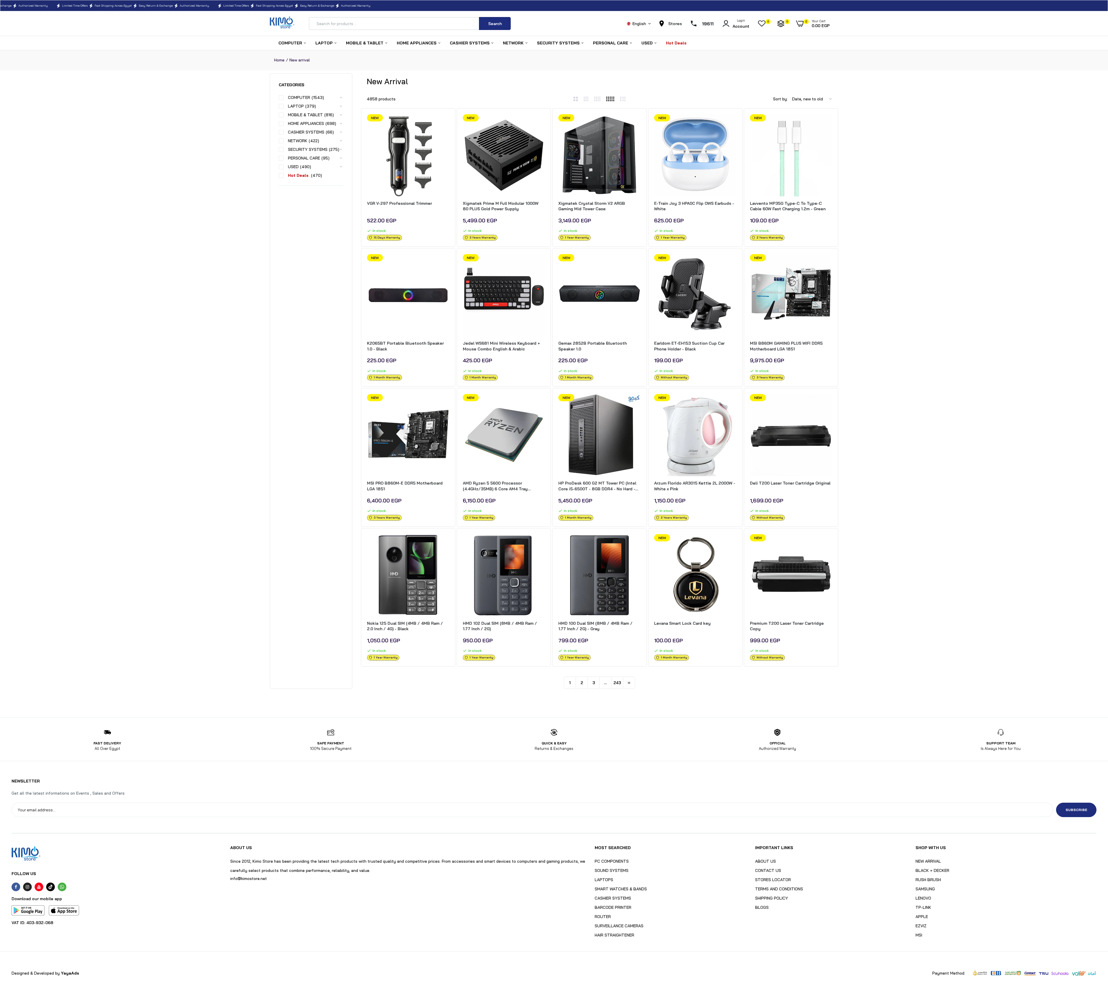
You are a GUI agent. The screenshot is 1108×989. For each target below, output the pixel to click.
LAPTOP (324, 43)
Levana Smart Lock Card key (682, 623)
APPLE (922, 916)
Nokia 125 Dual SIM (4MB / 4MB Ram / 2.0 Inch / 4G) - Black (405, 626)
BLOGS (762, 907)
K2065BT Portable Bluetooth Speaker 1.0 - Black (405, 346)
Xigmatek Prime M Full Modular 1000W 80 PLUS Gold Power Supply (500, 206)
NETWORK (514, 43)
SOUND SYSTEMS (611, 870)
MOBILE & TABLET (365, 43)
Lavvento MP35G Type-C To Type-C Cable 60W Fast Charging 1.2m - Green (788, 206)
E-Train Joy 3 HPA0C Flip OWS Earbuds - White (694, 206)
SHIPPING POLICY (771, 898)
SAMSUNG (925, 889)
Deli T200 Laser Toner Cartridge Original (790, 483)
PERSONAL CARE (611, 43)
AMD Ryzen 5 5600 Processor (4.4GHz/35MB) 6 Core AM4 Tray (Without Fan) (495, 486)
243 (617, 682)
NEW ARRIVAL (928, 861)
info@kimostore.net (248, 878)
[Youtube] (39, 887)
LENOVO (923, 898)
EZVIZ (921, 925)
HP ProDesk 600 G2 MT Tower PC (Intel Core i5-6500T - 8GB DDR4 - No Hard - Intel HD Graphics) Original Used (597, 486)
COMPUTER (290, 43)
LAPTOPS (604, 879)
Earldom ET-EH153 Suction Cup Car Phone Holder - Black (689, 346)
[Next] (629, 682)
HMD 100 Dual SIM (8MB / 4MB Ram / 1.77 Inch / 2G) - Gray (595, 626)
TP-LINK (923, 907)
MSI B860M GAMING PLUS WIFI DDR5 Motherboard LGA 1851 (786, 346)
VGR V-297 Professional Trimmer (399, 203)
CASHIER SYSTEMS (470, 43)
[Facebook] (16, 887)
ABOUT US (765, 861)
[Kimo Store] (282, 23)
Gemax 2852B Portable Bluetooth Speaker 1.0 (592, 346)
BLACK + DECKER (932, 870)
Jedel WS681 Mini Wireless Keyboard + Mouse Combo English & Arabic (501, 346)
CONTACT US (768, 870)
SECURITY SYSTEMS (559, 43)
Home (279, 60)
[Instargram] (27, 887)
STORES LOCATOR (773, 879)
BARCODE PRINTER (613, 907)
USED (647, 43)
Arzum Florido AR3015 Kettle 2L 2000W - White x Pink (694, 486)
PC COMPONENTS (612, 861)
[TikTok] (50, 887)
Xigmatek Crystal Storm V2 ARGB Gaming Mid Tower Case (591, 206)
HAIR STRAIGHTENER (614, 935)
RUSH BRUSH (928, 879)
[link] (444, 124)
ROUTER (603, 916)
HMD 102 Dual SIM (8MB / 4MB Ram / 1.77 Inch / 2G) (500, 626)
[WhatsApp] (62, 887)
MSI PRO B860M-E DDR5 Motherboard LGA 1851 (405, 486)
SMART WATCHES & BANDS (621, 889)
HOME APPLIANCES (417, 43)
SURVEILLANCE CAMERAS (619, 925)
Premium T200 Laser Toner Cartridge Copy (787, 626)
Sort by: (780, 99)
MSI (919, 935)
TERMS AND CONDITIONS (779, 889)
